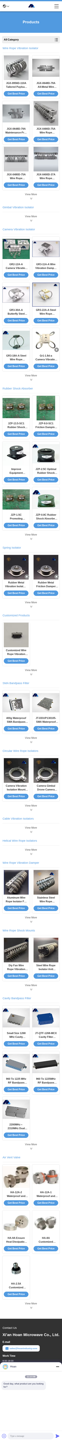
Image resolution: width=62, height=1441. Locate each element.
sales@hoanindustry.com (23, 1348)
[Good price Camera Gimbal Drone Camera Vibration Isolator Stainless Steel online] (46, 770)
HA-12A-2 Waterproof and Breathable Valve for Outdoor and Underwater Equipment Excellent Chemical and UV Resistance (16, 1194)
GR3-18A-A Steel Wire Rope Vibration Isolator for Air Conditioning (16, 357)
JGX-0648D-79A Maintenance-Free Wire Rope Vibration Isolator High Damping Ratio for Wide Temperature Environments (16, 131)
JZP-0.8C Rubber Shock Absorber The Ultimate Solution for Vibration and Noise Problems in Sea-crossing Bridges (46, 517)
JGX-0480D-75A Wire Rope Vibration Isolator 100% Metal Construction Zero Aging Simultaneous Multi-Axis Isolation (46, 131)
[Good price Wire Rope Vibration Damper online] (31, 922)
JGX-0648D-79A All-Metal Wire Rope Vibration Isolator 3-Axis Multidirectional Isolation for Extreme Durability (45, 85)
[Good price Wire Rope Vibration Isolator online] (31, 198)
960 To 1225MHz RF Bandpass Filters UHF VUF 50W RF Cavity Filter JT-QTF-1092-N (46, 1081)
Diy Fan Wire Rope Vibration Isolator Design (16, 967)
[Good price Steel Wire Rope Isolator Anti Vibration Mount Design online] (46, 950)
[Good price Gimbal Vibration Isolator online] (31, 220)
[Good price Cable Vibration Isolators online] (31, 832)
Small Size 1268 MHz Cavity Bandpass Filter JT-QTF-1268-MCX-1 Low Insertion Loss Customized (16, 1035)
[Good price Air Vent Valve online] (31, 1308)
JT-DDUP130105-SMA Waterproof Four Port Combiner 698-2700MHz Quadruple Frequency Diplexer (46, 720)
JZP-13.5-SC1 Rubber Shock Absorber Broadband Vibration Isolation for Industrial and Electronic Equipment (16, 425)
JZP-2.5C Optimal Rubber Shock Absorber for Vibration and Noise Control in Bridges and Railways (45, 471)
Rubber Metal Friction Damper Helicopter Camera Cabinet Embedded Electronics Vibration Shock (46, 584)
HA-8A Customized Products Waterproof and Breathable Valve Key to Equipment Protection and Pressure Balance (46, 1240)
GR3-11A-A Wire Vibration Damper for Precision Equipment (45, 266)
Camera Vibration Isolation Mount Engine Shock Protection (16, 788)
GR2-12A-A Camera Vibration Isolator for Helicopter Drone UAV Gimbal (16, 266)
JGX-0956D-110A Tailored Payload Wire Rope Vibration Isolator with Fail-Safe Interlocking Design (16, 85)
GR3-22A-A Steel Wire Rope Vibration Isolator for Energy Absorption (46, 312)
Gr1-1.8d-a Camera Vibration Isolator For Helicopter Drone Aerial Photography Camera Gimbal (45, 357)
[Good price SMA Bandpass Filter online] (31, 742)
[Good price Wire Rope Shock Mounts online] (31, 989)
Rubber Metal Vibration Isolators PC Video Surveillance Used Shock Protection (16, 584)
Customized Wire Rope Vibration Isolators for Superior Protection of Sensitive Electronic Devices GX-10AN (16, 652)
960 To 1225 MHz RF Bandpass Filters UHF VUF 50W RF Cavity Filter (16, 1081)
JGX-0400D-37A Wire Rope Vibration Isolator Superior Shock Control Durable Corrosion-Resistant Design (46, 176)
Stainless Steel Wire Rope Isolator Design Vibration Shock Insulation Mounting (46, 899)
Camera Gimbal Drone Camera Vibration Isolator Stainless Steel (46, 788)
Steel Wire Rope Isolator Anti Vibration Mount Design (45, 967)
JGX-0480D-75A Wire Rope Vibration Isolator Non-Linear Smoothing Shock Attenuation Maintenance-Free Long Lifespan (16, 176)
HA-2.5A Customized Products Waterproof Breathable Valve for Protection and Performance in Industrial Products (16, 1285)
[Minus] (57, 1367)
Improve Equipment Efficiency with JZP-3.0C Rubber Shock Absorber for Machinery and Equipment (16, 471)
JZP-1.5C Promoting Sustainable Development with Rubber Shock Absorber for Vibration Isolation (16, 517)
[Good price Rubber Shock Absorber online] (31, 539)
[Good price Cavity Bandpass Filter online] (31, 1148)
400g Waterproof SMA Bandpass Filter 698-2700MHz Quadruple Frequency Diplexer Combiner (16, 720)
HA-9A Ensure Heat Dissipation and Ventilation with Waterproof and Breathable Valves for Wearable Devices (16, 1240)
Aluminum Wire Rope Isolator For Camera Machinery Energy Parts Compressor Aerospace (16, 899)
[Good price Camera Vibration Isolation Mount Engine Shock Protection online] (16, 770)
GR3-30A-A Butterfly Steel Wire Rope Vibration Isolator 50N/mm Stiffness (16, 312)
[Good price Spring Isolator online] (31, 606)
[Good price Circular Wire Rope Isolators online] (31, 810)
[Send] (57, 1435)
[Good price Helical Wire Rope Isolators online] (31, 854)
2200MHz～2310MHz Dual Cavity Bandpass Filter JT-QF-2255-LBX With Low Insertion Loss (16, 1126)
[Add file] (4, 1435)
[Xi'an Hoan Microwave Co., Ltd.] (31, 6)
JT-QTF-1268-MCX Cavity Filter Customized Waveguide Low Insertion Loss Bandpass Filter (46, 1035)
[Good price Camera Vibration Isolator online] (31, 380)
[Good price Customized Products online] (31, 674)
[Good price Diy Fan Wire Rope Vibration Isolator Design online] (16, 950)
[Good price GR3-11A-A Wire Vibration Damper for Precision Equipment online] (45, 249)
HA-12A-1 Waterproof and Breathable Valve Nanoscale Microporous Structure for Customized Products (46, 1194)
